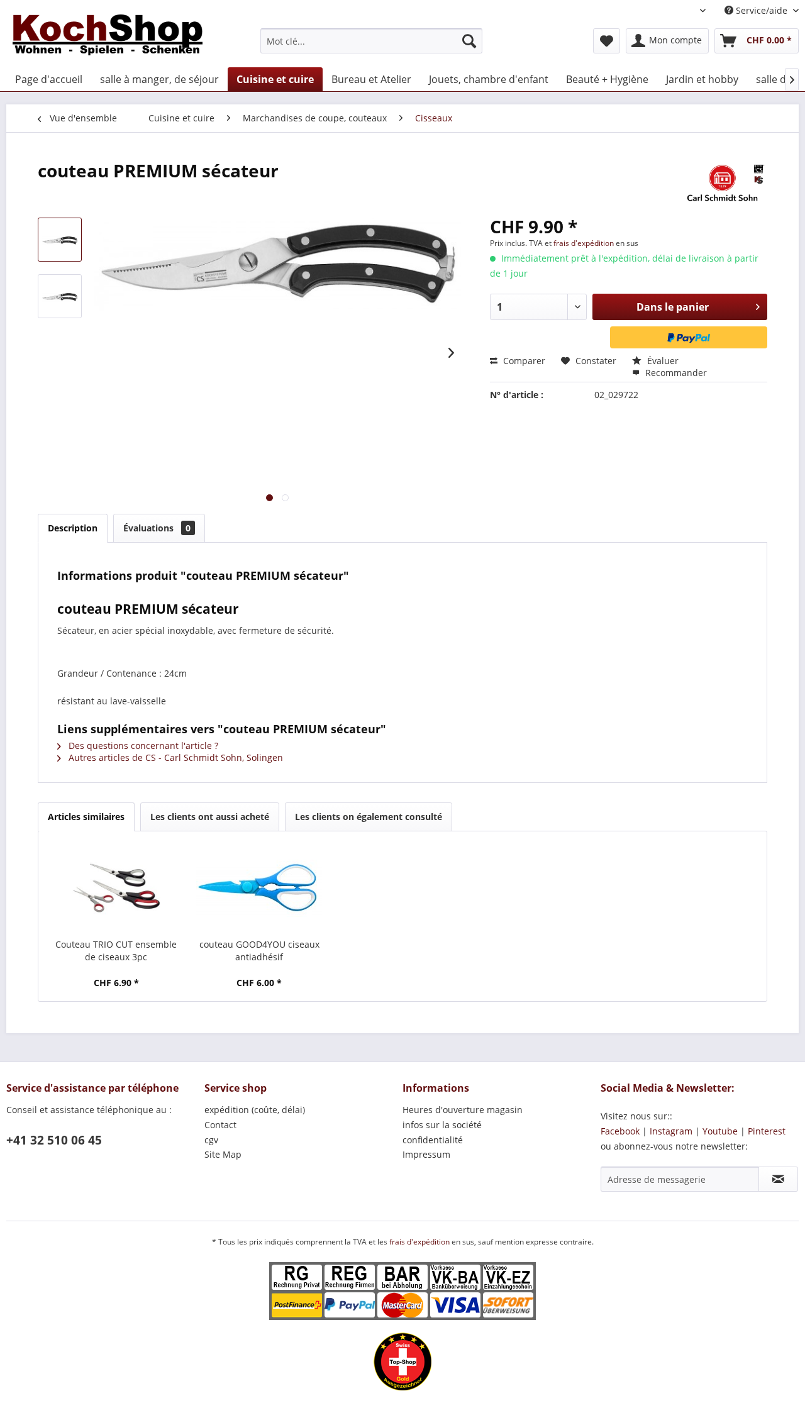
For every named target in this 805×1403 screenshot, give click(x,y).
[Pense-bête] (606, 40)
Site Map (223, 1154)
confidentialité (432, 1140)
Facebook (620, 1131)
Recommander (675, 373)
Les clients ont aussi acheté (209, 817)
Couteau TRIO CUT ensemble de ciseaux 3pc (116, 950)
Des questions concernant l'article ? (142, 745)
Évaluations (157, 528)
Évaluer (662, 361)
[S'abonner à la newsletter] (778, 1179)
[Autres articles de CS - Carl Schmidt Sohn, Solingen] (722, 183)
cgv (211, 1140)
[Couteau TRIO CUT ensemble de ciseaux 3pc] (116, 888)
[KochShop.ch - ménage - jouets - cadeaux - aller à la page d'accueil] (108, 37)
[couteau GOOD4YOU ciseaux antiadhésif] (259, 888)
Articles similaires (86, 817)
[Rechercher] (469, 40)
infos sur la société (442, 1125)
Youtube (720, 1131)
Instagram (671, 1131)
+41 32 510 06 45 (54, 1140)
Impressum (426, 1154)
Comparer (523, 361)
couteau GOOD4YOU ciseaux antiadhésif (259, 950)
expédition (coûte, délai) (254, 1110)
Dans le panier (672, 307)
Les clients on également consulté (368, 817)
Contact (220, 1125)
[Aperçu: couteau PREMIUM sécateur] (60, 240)
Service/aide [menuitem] (761, 10)
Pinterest (767, 1131)
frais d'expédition (584, 243)
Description (72, 528)
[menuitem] (371, 40)
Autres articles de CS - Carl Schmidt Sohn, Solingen (174, 757)
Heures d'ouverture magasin (462, 1110)
